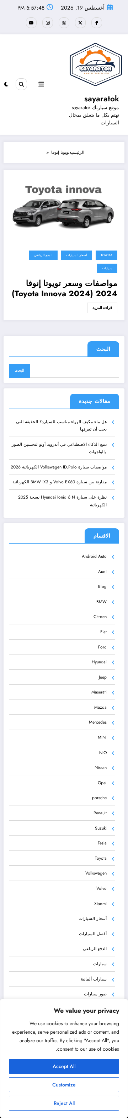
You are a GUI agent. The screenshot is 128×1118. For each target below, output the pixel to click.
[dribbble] (64, 22)
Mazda (100, 707)
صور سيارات (95, 994)
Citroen (100, 616)
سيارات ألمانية (94, 979)
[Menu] (41, 84)
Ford (102, 647)
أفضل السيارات (93, 934)
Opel (102, 783)
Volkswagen (96, 873)
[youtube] (31, 22)
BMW (101, 602)
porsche (99, 797)
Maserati (99, 692)
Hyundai (99, 662)
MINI (102, 737)
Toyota (106, 255)
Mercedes (98, 722)
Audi (102, 571)
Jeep (103, 677)
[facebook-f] (96, 22)
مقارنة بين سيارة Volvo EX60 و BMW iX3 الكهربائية (59, 482)
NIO (103, 752)
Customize (64, 1084)
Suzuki (101, 828)
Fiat (103, 632)
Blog (102, 586)
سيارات (107, 268)
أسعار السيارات (76, 255)
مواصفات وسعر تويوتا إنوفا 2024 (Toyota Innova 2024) (64, 288)
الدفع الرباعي (43, 255)
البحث (103, 349)
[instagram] (47, 22)
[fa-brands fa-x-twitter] (80, 22)
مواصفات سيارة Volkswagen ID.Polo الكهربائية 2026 (59, 467)
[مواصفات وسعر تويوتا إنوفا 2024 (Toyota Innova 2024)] (64, 208)
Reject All (64, 1103)
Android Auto (94, 556)
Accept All (64, 1066)
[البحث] (21, 84)
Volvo (101, 888)
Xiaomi (100, 903)
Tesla (102, 843)
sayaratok (101, 98)
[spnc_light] (6, 84)
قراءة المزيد (102, 307)
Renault (100, 813)
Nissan (101, 767)
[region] (64, 1058)
